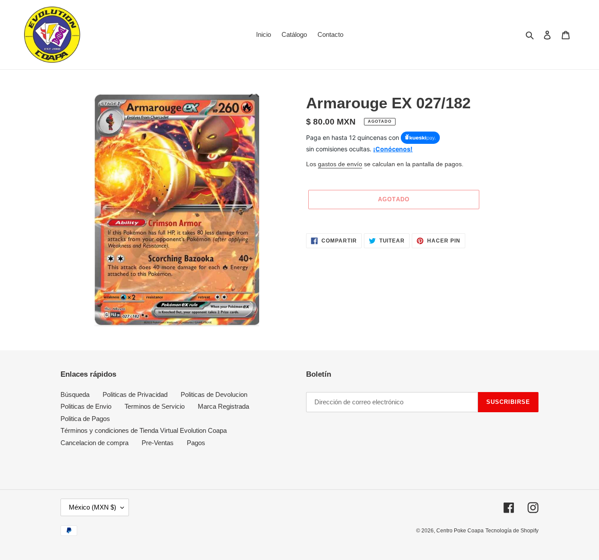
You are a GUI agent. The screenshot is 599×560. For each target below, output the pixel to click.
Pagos (196, 442)
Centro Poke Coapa (460, 531)
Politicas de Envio (86, 406)
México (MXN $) (92, 507)
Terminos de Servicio (155, 406)
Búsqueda (75, 394)
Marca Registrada (223, 406)
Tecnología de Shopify (511, 531)
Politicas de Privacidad (135, 394)
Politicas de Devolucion (214, 394)
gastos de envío (340, 164)
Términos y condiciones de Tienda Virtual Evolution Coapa (144, 430)
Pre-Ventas (158, 442)
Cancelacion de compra (94, 442)
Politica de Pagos (85, 418)
